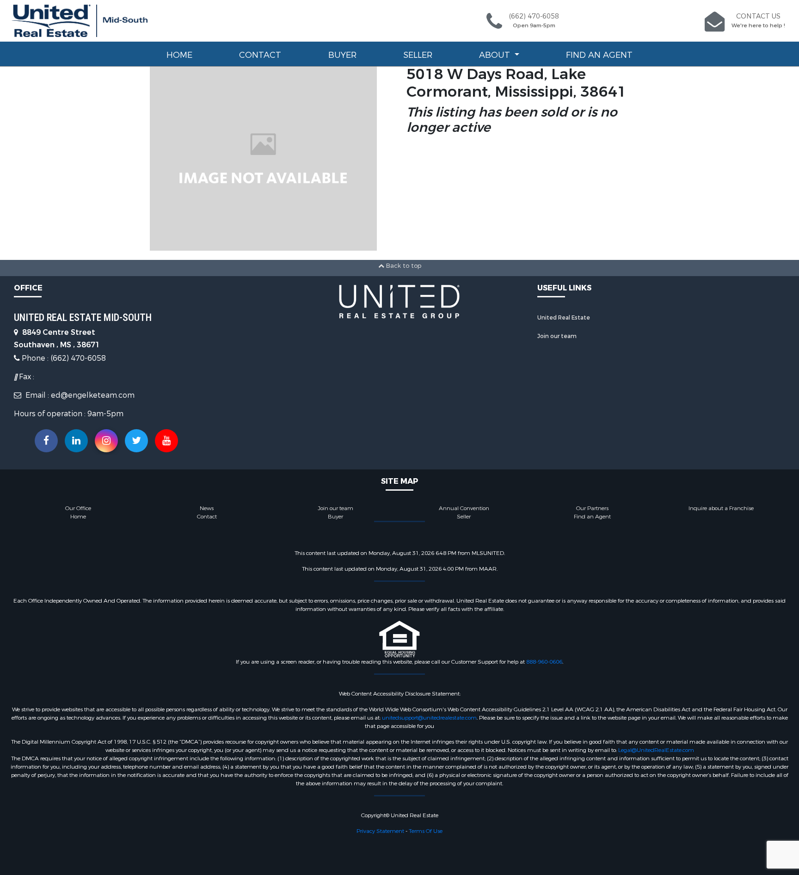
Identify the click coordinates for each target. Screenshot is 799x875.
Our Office (78, 508)
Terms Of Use (426, 831)
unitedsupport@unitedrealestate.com (429, 717)
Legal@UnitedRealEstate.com (656, 750)
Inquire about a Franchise (721, 508)
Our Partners (592, 508)
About (495, 55)
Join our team (557, 336)
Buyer (342, 55)
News (207, 508)
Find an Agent (599, 55)
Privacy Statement (380, 831)
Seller (417, 55)
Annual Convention (464, 508)
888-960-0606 (544, 661)
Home (179, 55)
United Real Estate (563, 317)
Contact (260, 55)
